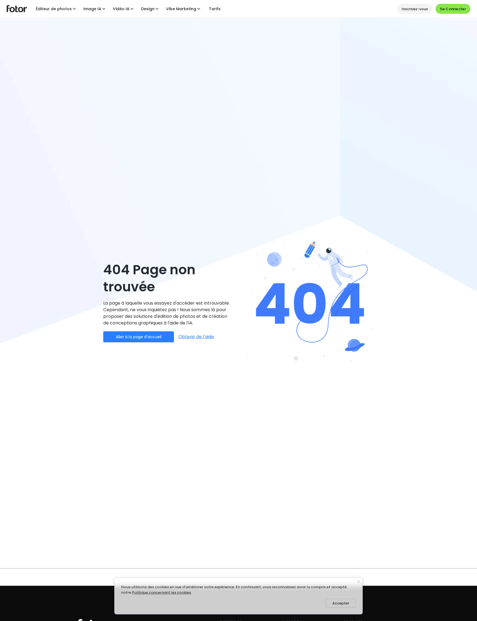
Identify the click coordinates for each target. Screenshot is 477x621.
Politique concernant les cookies (161, 592)
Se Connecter (453, 9)
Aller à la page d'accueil (138, 337)
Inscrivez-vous (415, 9)
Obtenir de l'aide (196, 337)
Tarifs (215, 9)
